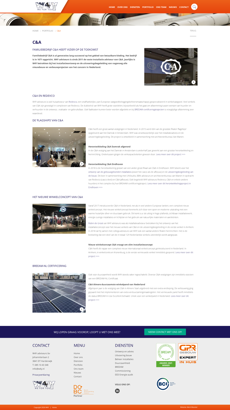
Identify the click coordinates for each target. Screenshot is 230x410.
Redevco (73, 101)
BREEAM (119, 366)
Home (112, 7)
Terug (193, 31)
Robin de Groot (95, 223)
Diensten (135, 7)
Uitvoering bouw (123, 355)
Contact (184, 7)
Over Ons (122, 7)
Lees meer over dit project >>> (170, 154)
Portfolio (148, 7)
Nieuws (173, 7)
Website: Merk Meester (189, 407)
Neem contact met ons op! (165, 332)
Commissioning (123, 370)
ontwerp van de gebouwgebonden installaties (109, 171)
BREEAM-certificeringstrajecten (149, 109)
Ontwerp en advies (124, 351)
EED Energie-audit (124, 374)
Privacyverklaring (41, 374)
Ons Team (161, 7)
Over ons (78, 357)
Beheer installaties (124, 359)
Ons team (78, 368)
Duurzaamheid (122, 363)
